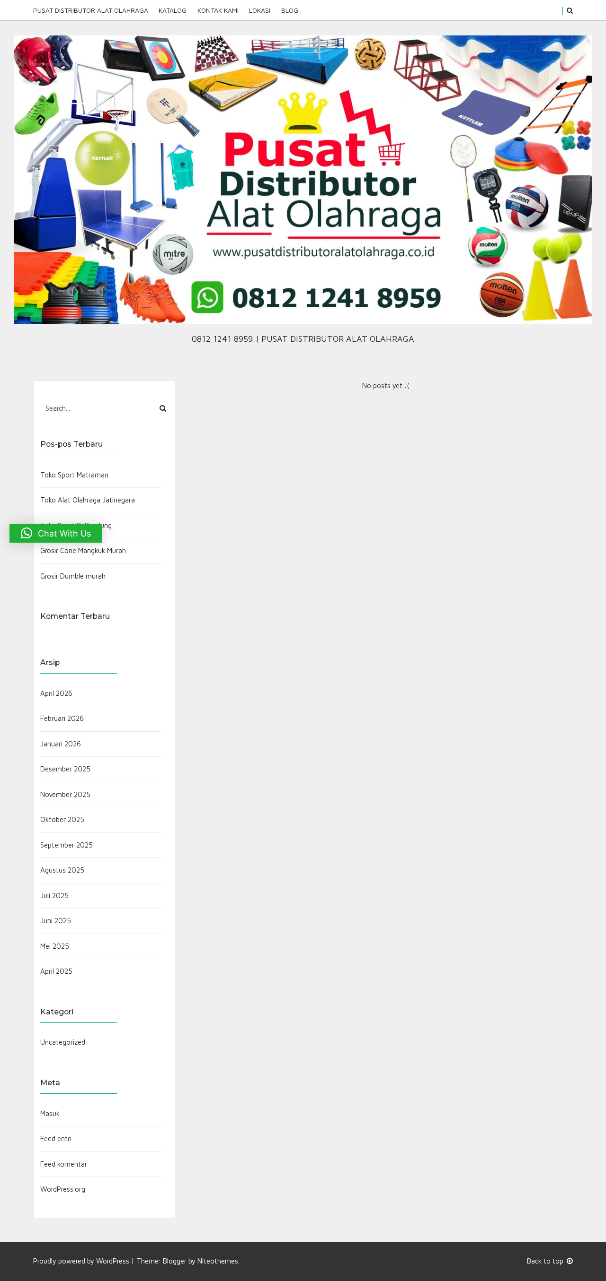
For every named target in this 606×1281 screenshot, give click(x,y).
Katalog (173, 10)
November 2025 (65, 794)
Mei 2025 (54, 946)
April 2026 (56, 693)
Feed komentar (63, 1164)
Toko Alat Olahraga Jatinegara (87, 500)
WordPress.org (62, 1189)
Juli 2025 (54, 896)
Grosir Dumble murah (73, 576)
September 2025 (66, 845)
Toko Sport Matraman (74, 475)
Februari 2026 (62, 718)
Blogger (175, 1261)
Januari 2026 (60, 744)
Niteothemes (217, 1261)
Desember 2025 (65, 769)
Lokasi (259, 10)
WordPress (112, 1261)
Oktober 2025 (62, 819)
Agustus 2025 (62, 870)
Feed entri (55, 1138)
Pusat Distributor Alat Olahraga (90, 10)
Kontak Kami (218, 10)
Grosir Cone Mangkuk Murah (83, 550)
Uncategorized (62, 1042)
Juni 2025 (55, 921)
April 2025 (56, 971)
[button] (55, 533)
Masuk (50, 1113)
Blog (289, 10)
